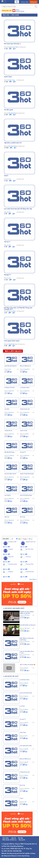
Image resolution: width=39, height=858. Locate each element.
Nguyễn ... (27, 748)
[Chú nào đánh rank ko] (11, 467)
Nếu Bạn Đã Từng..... (9, 452)
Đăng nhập (24, 2)
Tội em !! (7, 242)
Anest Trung (12, 80)
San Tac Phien (12, 311)
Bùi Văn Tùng (29, 549)
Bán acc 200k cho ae (25, 365)
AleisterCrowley (12, 564)
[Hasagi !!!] (19, 262)
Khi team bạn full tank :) (12, 43)
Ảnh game (15, 15)
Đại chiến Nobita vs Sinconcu (28, 625)
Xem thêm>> (33, 579)
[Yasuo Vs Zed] (27, 424)
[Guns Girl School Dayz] (27, 488)
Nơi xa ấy (22, 516)
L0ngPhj (26, 433)
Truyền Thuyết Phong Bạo (27, 473)
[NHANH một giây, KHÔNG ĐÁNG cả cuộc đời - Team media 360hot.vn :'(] (11, 616)
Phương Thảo (29, 564)
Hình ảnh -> (6, 15)
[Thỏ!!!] (19, 163)
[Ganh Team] (19, 64)
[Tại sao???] (27, 445)
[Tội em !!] (19, 229)
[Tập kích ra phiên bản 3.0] (19, 130)
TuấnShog (11, 455)
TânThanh (27, 520)
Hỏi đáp (20, 838)
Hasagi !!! (7, 274)
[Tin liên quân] (19, 97)
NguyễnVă (27, 369)
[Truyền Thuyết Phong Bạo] (27, 467)
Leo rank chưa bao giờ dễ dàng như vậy (18, 209)
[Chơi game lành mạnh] (19, 328)
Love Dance (7, 495)
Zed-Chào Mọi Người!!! (10, 365)
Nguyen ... (27, 667)
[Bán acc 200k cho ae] (27, 359)
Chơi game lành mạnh (11, 341)
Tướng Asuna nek (25, 409)
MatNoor (10, 571)
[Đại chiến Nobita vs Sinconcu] (11, 630)
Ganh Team (8, 76)
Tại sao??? (23, 452)
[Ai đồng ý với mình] (11, 381)
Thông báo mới (7, 10)
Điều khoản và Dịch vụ (9, 840)
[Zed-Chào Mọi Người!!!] (11, 359)
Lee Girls (6, 409)
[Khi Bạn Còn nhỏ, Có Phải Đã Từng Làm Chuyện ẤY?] (19, 295)
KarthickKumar (30, 571)
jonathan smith (12, 541)
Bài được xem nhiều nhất (14, 608)
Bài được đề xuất (12, 676)
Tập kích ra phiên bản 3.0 (12, 143)
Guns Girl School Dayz (26, 495)
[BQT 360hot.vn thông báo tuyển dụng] (11, 643)
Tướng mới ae (8, 430)
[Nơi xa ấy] (27, 510)
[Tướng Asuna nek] (27, 402)
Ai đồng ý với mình (9, 387)
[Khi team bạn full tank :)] (19, 31)
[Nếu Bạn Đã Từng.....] (11, 445)
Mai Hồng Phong (13, 113)
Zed (10, 179)
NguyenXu (11, 390)
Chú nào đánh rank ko (10, 473)
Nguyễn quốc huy (30, 541)
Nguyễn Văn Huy (13, 344)
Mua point (22, 840)
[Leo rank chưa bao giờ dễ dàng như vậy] (19, 196)
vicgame (10, 549)
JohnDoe (28, 556)
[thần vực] (11, 510)
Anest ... (26, 735)
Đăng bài (33, 2)
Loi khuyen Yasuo (24, 387)
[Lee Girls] (11, 402)
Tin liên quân (8, 110)
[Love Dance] (11, 488)
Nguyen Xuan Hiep (13, 47)
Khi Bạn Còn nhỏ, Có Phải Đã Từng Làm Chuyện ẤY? (18, 308)
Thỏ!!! (6, 175)
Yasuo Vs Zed (23, 430)
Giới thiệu (5, 838)
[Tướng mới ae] (11, 424)
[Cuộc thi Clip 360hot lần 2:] (11, 656)
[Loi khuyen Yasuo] (27, 381)
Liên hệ (13, 838)
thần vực (6, 516)
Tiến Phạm (27, 615)
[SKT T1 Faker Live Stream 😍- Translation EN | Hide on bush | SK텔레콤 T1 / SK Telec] (9, 668)
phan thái (11, 556)
